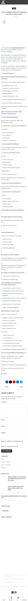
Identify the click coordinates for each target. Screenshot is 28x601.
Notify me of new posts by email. (9, 446)
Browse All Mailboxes (8, 73)
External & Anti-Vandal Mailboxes (12, 191)
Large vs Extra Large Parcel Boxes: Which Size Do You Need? (16, 488)
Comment (4, 402)
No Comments (19, 482)
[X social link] (10, 381)
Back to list (14, 386)
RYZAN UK (5, 511)
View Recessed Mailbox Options (11, 152)
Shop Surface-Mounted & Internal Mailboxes (14, 125)
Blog (14, 8)
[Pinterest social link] (14, 381)
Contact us (4, 373)
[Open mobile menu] (26, 2)
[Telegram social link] (21, 381)
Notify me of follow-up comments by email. (12, 441)
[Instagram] (12, 592)
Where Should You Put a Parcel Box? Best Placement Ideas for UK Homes (17, 478)
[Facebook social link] (6, 381)
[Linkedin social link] (17, 381)
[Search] (20, 2)
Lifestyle (3, 467)
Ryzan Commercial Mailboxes (11, 307)
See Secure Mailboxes (9, 248)
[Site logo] (3, 2)
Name (3, 419)
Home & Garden (5, 462)
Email (3, 426)
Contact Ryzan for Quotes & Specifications (14, 349)
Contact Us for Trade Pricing (10, 279)
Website (3, 432)
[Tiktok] (15, 592)
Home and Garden (6, 464)
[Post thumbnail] (4, 479)
